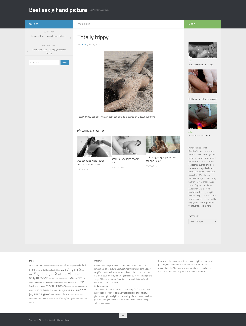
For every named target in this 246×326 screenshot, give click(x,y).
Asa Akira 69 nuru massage (200, 64)
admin (83, 45)
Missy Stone (70, 286)
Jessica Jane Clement (61, 278)
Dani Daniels (47, 270)
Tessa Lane (37, 299)
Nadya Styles (79, 286)
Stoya (65, 294)
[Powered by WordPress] (40, 320)
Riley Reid (75, 290)
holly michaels (38, 278)
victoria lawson (53, 299)
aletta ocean (48, 266)
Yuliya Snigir (79, 299)
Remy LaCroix (65, 290)
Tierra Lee (45, 299)
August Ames (74, 266)
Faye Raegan (44, 273)
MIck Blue (42, 286)
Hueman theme (63, 320)
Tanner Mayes (74, 295)
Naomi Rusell (42, 290)
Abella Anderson (36, 265)
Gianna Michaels (68, 273)
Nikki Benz (55, 291)
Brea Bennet (38, 270)
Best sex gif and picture (58, 10)
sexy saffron (55, 294)
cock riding (83, 24)
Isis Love (51, 278)
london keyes (65, 282)
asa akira (64, 265)
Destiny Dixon (55, 270)
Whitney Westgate (67, 298)
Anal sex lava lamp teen (199, 135)
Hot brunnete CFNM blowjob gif (202, 99)
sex (189, 61)
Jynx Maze (75, 278)
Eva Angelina (71, 269)
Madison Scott (75, 282)
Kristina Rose (56, 282)
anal (190, 132)
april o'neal (55, 266)
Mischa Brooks (56, 286)
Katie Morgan (38, 282)
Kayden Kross (47, 282)
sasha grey (42, 294)
